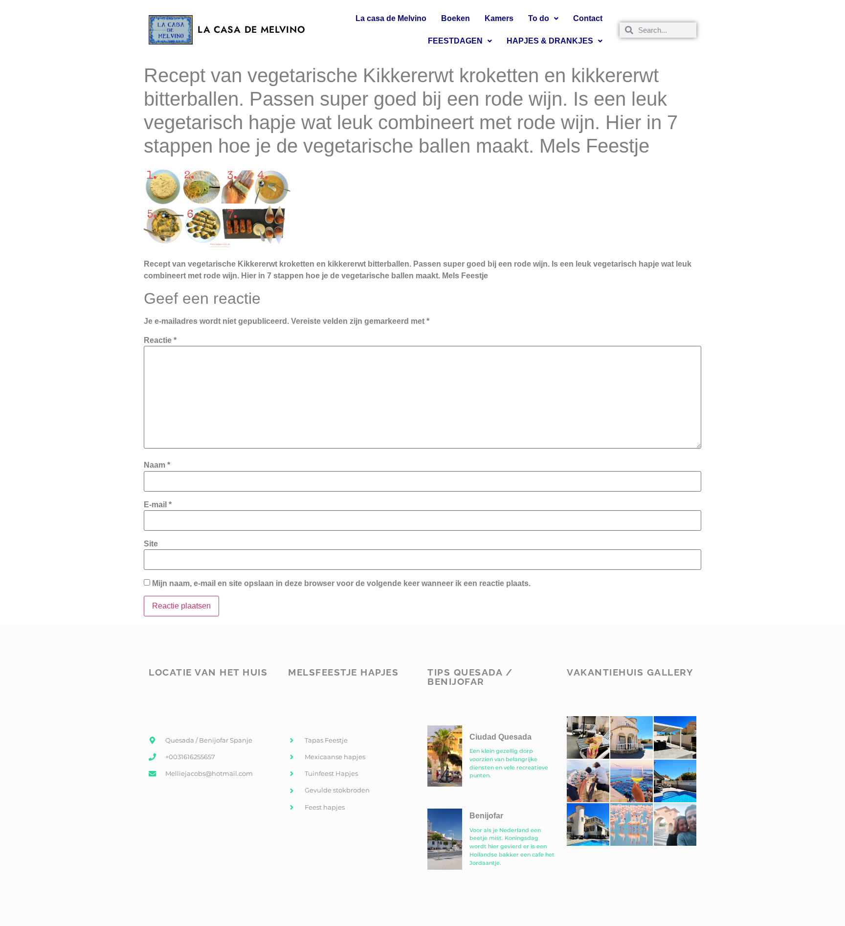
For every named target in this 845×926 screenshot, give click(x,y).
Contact (587, 18)
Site (151, 544)
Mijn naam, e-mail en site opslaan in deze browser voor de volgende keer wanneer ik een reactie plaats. (341, 583)
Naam (157, 465)
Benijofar (486, 816)
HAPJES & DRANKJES (550, 41)
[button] (543, 18)
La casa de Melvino (391, 18)
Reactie (160, 340)
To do (538, 18)
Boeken (455, 18)
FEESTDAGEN (455, 41)
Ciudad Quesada (500, 737)
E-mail (158, 505)
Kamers (499, 18)
